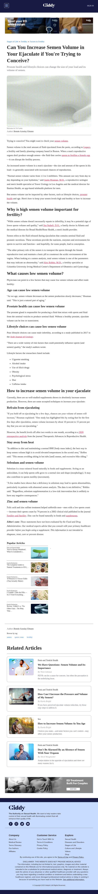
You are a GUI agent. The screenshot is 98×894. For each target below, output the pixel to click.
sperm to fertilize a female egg (76, 155)
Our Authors (14, 848)
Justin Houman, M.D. (54, 180)
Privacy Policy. (78, 857)
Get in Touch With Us (45, 839)
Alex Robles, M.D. (52, 262)
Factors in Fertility (37, 41)
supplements (71, 515)
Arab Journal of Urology (21, 336)
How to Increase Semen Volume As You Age (61, 723)
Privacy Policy (42, 845)
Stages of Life (12, 41)
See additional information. (74, 879)
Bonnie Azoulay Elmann (24, 131)
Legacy (86, 147)
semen (9, 637)
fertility (29, 637)
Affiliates (12, 851)
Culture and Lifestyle (73, 848)
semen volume (61, 141)
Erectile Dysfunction (12, 563)
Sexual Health (70, 839)
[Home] (49, 5)
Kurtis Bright (45, 701)
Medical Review (15, 842)
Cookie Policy (42, 848)
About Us (12, 839)
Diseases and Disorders (74, 842)
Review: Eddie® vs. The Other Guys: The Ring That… (16, 608)
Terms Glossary (15, 845)
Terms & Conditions (45, 842)
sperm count (19, 637)
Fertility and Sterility (16, 515)
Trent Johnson (46, 672)
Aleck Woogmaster (48, 757)
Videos (67, 851)
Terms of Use (63, 857)
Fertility (24, 41)
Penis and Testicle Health (13, 547)
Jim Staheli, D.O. (51, 225)
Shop (67, 854)
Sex (39, 719)
